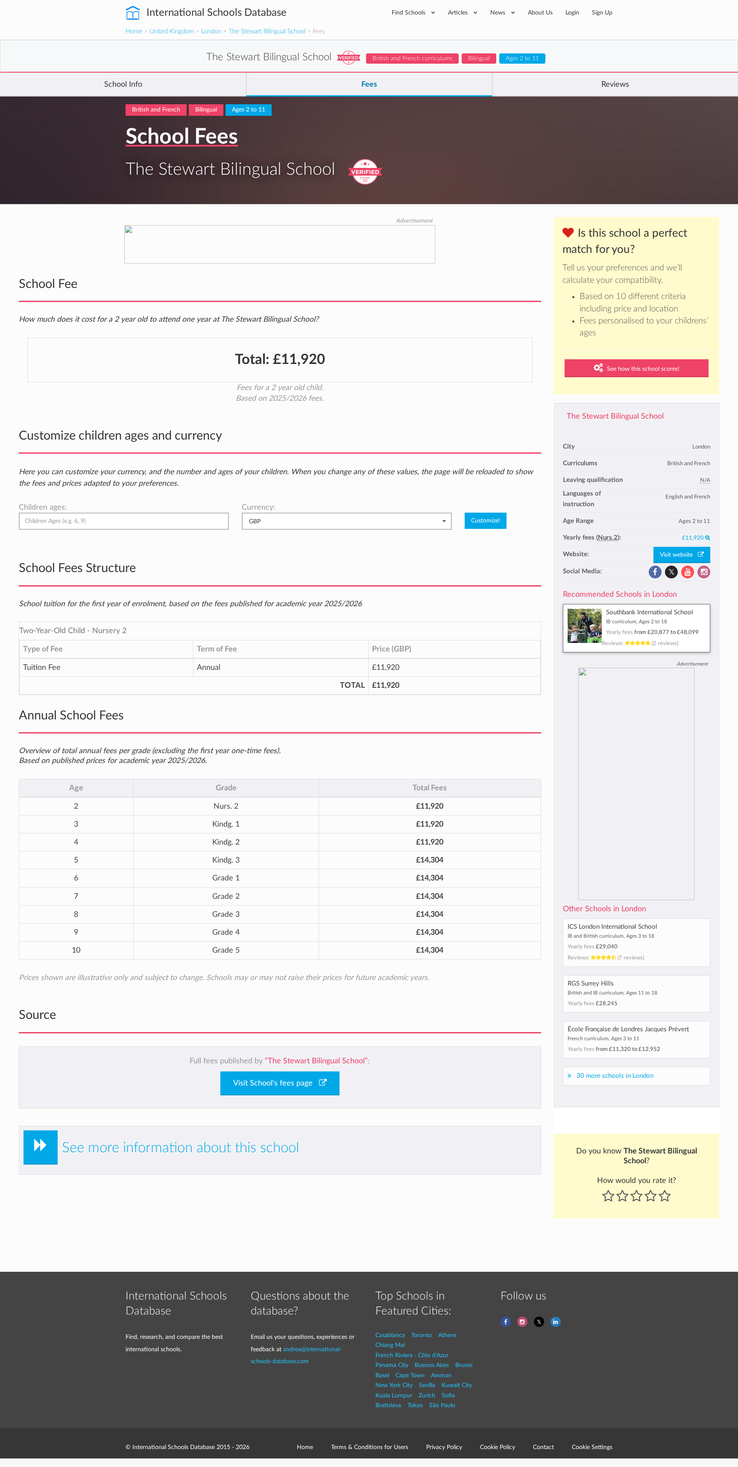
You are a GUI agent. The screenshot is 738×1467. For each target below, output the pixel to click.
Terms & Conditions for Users (369, 1447)
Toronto (421, 1335)
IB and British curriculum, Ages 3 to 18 (611, 936)
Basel (382, 1375)
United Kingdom (171, 31)
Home (134, 31)
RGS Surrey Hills (591, 983)
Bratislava (388, 1405)
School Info (123, 84)
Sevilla (427, 1385)
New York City (394, 1385)
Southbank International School (649, 612)
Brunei (463, 1365)
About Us (540, 12)
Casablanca (390, 1335)
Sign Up (602, 12)
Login (572, 12)
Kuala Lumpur (393, 1395)
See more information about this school (180, 1148)
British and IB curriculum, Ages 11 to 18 (612, 992)
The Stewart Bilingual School (266, 31)
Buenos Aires (432, 1365)
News (498, 12)
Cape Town (410, 1375)
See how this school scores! (642, 369)
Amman (441, 1375)
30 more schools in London (615, 1076)
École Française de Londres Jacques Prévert (628, 1029)
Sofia (448, 1395)
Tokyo (415, 1405)
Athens (447, 1335)
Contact (543, 1447)
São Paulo (442, 1405)
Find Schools (409, 12)
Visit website (679, 555)
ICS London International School (612, 927)
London (211, 31)
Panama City (391, 1365)
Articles (458, 12)
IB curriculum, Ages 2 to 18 (636, 621)
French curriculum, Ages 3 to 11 (603, 1038)
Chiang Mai (390, 1345)
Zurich (427, 1395)
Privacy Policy (444, 1447)
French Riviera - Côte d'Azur (411, 1355)
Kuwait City (457, 1385)
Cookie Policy (497, 1447)
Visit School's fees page (276, 1083)
